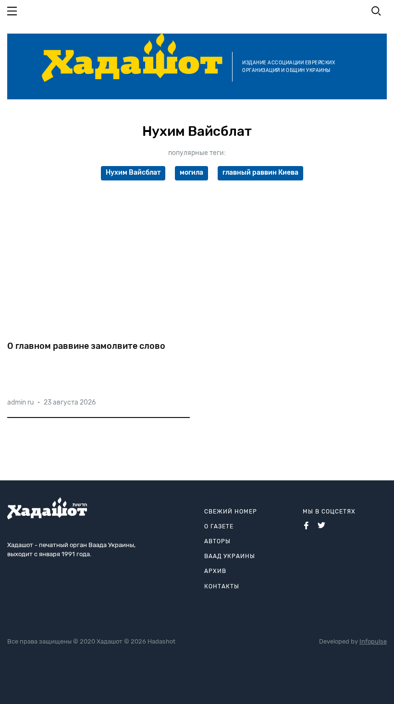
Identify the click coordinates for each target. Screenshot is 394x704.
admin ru (20, 402)
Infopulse (373, 641)
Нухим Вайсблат (133, 172)
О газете (219, 526)
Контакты (221, 586)
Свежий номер (230, 511)
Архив (215, 571)
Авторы (217, 541)
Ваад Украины (229, 556)
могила (191, 172)
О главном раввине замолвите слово (86, 346)
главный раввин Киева (260, 172)
